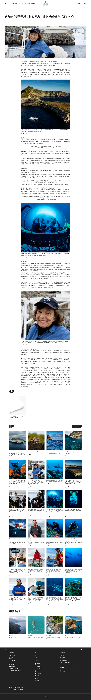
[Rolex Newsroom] (45, 3)
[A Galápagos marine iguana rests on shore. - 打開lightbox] (36, 440)
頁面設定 (84, 649)
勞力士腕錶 (14, 4)
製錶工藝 (21, 4)
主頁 (5, 7)
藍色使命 (23, 7)
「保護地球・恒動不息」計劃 (16, 7)
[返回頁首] (45, 696)
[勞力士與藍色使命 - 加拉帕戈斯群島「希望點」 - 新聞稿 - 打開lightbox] (17, 405)
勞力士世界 (27, 4)
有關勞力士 (33, 4)
